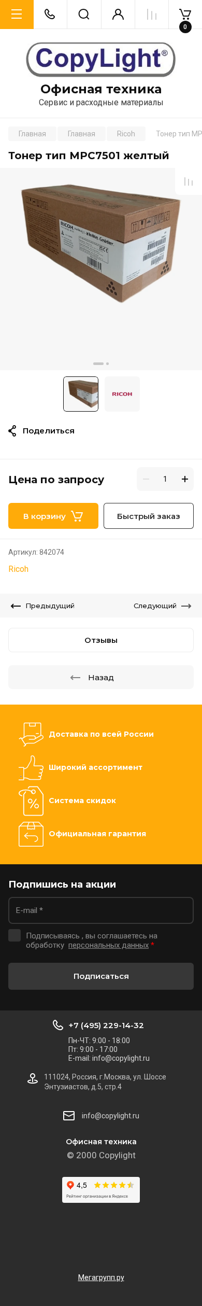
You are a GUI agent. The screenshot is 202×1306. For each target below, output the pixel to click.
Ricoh (18, 569)
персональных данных (108, 945)
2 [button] (107, 363)
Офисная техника (101, 89)
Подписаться (101, 976)
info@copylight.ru (110, 1116)
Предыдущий (50, 605)
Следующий (155, 605)
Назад (101, 677)
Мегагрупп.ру (101, 1277)
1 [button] (98, 363)
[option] (101, 269)
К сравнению (188, 181)
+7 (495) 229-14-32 (106, 1025)
